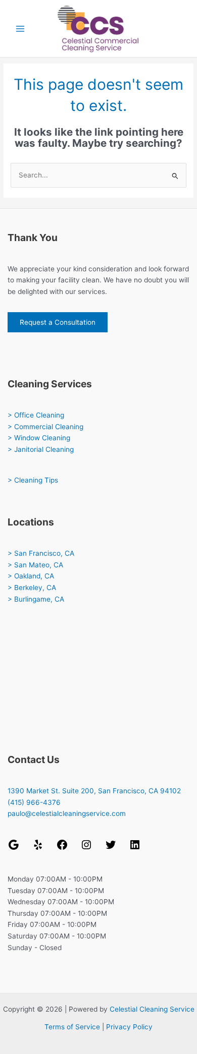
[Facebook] (62, 848)
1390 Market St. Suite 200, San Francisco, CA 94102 (94, 791)
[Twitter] (111, 848)
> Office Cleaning (36, 415)
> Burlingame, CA (36, 599)
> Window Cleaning (39, 438)
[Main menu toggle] (20, 28)
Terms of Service (72, 1027)
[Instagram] (86, 848)
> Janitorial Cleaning (41, 449)
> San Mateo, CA (35, 565)
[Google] (14, 848)
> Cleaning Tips (33, 480)
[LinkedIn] (135, 848)
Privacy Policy (129, 1027)
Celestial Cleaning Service (152, 1009)
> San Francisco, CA (41, 553)
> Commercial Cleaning (45, 427)
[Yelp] (38, 848)
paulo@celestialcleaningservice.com (67, 813)
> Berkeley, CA (32, 587)
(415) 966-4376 (34, 802)
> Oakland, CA (31, 576)
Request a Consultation (57, 322)
